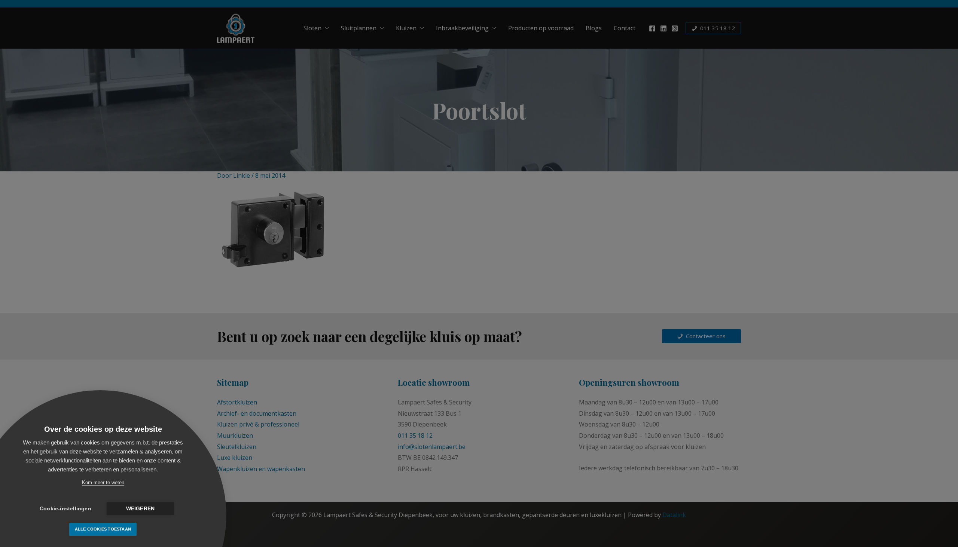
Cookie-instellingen (65, 508)
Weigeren (140, 508)
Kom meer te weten (103, 482)
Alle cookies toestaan (103, 529)
